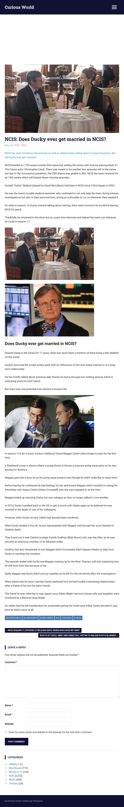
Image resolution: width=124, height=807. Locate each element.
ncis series (67, 618)
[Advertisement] (62, 37)
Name (9, 705)
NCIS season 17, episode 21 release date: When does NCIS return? (44, 631)
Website (9, 723)
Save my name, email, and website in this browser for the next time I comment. (50, 732)
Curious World (19, 7)
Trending (13, 783)
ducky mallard (46, 618)
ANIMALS (14, 764)
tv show (77, 618)
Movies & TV (15, 772)
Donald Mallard (30, 618)
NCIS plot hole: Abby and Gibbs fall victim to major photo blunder (78, 636)
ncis (57, 618)
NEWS (12, 779)
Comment (11, 662)
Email (9, 714)
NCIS (24, 145)
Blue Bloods (15, 768)
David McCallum (13, 618)
